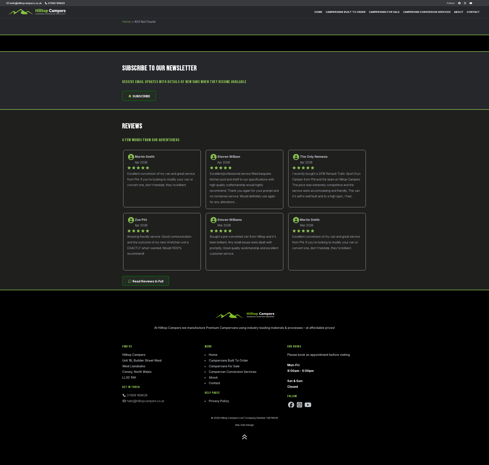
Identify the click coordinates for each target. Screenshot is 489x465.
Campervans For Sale (384, 12)
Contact (473, 12)
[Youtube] (470, 3)
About (458, 12)
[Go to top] (244, 437)
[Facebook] (459, 3)
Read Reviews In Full (147, 281)
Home (318, 12)
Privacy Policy (219, 401)
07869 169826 (56, 3)
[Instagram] (465, 3)
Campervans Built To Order (346, 12)
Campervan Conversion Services (427, 12)
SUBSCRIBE (141, 96)
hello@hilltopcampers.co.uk (25, 3)
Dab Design (247, 425)
